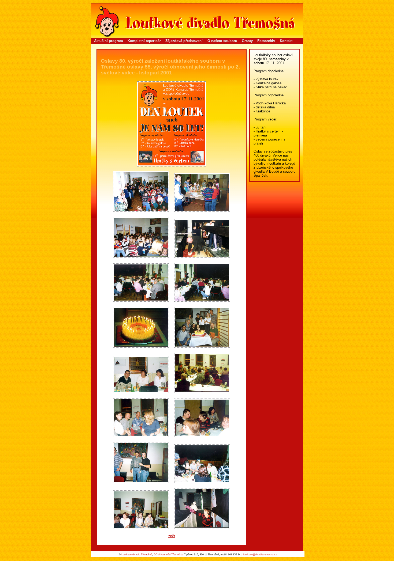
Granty (247, 41)
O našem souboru (222, 41)
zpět (171, 536)
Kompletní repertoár (144, 41)
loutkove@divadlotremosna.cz (260, 554)
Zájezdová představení (184, 41)
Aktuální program (108, 41)
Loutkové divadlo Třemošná (136, 554)
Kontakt (286, 41)
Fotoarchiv (266, 41)
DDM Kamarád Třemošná (168, 554)
